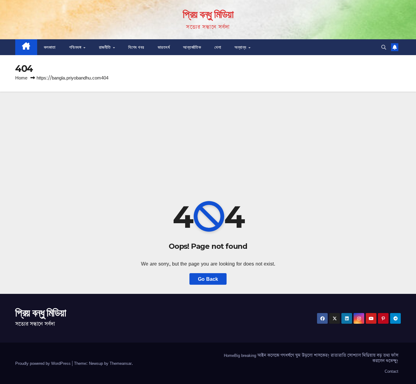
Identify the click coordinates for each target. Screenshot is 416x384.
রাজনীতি (105, 47)
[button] (383, 47)
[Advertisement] (208, 137)
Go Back (208, 279)
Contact (391, 371)
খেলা (217, 47)
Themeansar (121, 363)
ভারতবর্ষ (164, 47)
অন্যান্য (241, 47)
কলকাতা (50, 47)
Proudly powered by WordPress (43, 363)
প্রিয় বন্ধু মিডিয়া (208, 14)
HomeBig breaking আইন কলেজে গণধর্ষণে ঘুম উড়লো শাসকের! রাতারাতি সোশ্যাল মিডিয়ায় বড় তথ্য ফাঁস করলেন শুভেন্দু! (311, 358)
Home (21, 77)
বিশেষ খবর (136, 47)
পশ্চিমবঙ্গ (76, 47)
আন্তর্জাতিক (192, 47)
